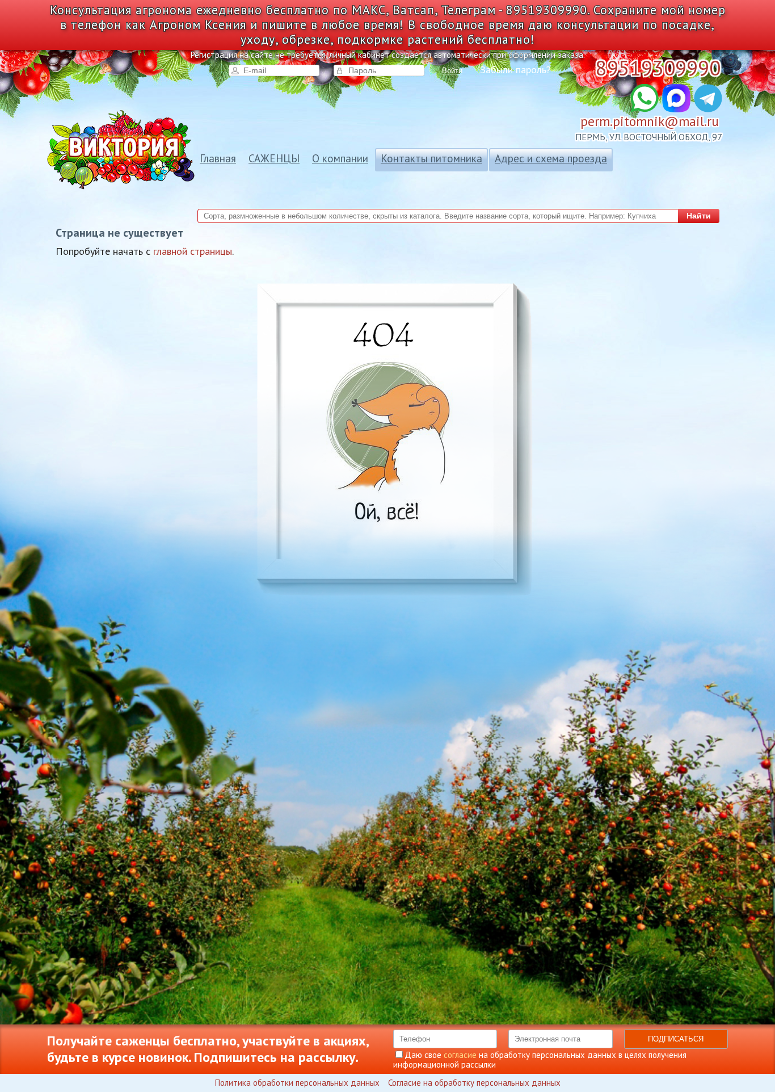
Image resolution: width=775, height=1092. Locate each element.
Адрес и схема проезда (551, 158)
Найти (698, 215)
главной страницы (192, 251)
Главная (218, 158)
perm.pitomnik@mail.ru (649, 121)
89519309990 (658, 67)
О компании (340, 158)
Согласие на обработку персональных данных (474, 1082)
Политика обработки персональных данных (297, 1082)
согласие (460, 1054)
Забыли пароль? (515, 70)
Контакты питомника (431, 158)
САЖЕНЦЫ (274, 158)
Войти (452, 70)
